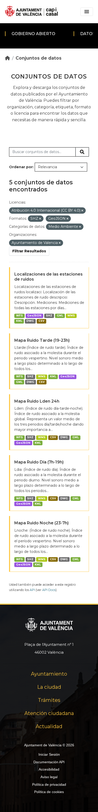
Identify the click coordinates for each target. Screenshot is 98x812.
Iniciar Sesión (49, 754)
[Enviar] (82, 152)
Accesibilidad (49, 769)
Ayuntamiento (49, 674)
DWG (30, 321)
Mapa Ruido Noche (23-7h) (41, 523)
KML (19, 321)
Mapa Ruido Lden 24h (36, 401)
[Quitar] (82, 210)
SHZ (49, 315)
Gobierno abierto (33, 33)
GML (60, 315)
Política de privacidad (49, 784)
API (32, 590)
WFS (19, 315)
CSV (41, 321)
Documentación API (49, 762)
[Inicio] (7, 58)
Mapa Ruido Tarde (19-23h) (42, 340)
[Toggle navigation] (86, 11)
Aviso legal (49, 777)
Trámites (49, 700)
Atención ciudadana (49, 713)
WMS (71, 315)
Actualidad (49, 726)
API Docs (49, 590)
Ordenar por (21, 167)
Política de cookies (49, 792)
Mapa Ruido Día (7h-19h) (39, 462)
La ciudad (49, 687)
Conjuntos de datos (39, 58)
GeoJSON (34, 315)
